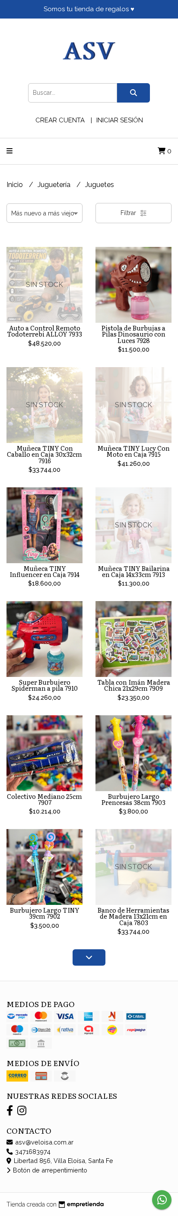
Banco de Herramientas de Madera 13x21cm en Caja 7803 (133, 916)
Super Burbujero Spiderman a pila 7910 (45, 684)
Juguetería (55, 185)
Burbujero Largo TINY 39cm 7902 (44, 912)
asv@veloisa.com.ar (43, 1142)
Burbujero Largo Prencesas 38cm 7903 (133, 799)
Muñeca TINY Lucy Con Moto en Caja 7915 (133, 450)
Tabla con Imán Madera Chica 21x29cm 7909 (133, 684)
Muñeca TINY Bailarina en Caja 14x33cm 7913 (134, 571)
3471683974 (32, 1151)
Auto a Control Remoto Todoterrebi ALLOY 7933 (44, 330)
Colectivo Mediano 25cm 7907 (44, 799)
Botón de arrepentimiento (49, 1170)
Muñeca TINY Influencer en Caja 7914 (44, 571)
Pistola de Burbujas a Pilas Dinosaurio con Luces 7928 (133, 334)
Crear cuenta (60, 120)
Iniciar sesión (119, 120)
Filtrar (129, 212)
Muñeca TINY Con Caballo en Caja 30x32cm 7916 (44, 454)
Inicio (15, 185)
